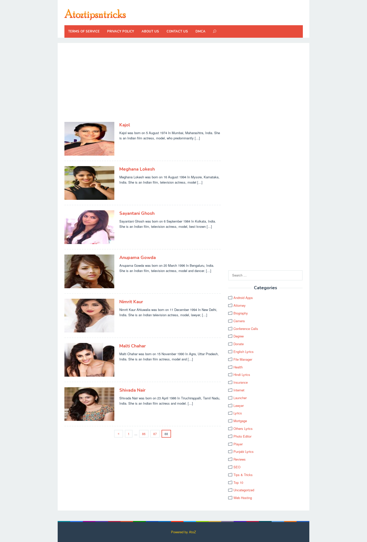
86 (144, 434)
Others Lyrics (243, 428)
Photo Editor (242, 436)
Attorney (239, 305)
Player (238, 444)
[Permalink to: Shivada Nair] (89, 403)
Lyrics (237, 413)
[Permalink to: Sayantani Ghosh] (89, 226)
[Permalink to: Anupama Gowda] (89, 271)
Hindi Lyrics (241, 374)
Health (238, 367)
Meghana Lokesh (137, 169)
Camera (239, 320)
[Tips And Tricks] (95, 13)
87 (155, 434)
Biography (240, 313)
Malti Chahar (132, 346)
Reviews (239, 459)
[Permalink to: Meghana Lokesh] (89, 182)
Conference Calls (245, 328)
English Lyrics (243, 351)
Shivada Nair (132, 390)
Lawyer (238, 405)
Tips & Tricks (243, 474)
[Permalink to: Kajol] (89, 138)
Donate (238, 343)
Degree (238, 336)
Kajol (124, 125)
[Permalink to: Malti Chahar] (89, 359)
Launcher (240, 397)
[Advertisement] (142, 85)
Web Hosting (242, 497)
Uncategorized (243, 490)
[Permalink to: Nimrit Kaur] (89, 315)
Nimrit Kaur (131, 302)
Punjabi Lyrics (243, 451)
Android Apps (243, 297)
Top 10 (238, 482)
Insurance (240, 382)
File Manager (242, 359)
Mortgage (240, 420)
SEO (236, 467)
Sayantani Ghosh (137, 213)
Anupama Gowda (137, 258)
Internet (238, 390)
